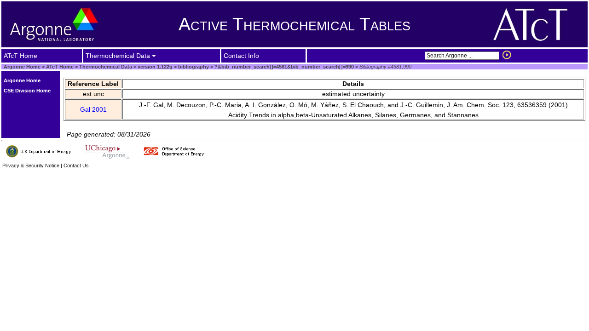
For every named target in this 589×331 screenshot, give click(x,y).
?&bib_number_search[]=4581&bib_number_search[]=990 (283, 66)
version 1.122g (154, 66)
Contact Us (76, 165)
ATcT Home (60, 66)
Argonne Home (22, 66)
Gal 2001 (93, 109)
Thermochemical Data (105, 66)
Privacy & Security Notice (30, 165)
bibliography (193, 66)
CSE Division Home (27, 90)
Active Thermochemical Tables (294, 24)
